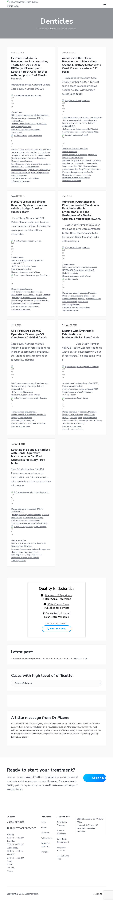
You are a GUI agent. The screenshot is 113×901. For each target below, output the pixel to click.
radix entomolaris (69, 301)
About (44, 827)
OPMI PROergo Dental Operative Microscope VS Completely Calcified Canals (29, 334)
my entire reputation (33, 726)
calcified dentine (35, 135)
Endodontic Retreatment (63, 840)
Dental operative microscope (23, 158)
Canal (85, 398)
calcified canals (20, 135)
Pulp (28, 555)
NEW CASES (42, 124)
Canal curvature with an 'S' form (27, 95)
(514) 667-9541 (57, 628)
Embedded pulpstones (21, 420)
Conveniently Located (58, 613)
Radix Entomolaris (70, 273)
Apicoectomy (76, 398)
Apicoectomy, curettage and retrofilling (82, 366)
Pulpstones (16, 303)
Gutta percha (91, 163)
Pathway (98, 420)
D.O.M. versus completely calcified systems (29, 115)
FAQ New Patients (61, 849)
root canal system (19, 175)
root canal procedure (40, 172)
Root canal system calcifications (25, 178)
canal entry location (20, 152)
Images (65, 166)
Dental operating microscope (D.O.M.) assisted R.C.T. (27, 119)
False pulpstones (69, 299)
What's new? (16, 132)
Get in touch (99, 778)
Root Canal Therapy (62, 824)
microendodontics (19, 170)
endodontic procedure (40, 164)
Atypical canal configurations (77, 101)
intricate (15, 167)
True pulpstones (18, 560)
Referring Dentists (45, 845)
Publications (46, 838)
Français (44, 852)
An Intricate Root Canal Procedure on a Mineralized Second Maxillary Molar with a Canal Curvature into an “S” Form (82, 65)
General (45, 515)
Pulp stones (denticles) (21, 126)
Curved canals (17, 112)
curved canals (44, 155)
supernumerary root (70, 310)
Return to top (99, 893)
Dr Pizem (45, 832)
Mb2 (22, 167)
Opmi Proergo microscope (39, 170)
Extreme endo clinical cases (23, 124)
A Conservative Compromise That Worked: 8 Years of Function (42, 658)
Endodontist (79, 163)
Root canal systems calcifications (25, 129)
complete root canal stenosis (24, 155)
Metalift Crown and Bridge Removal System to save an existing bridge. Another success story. (29, 207)
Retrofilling (79, 423)
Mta (91, 420)
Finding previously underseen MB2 (26, 515)
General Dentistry (61, 832)
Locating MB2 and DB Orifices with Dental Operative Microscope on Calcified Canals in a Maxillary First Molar (30, 456)
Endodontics (67, 163)
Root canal (67, 175)
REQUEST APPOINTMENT (23, 828)
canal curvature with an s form (38, 149)
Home (43, 822)
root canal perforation (20, 172)
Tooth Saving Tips (63, 857)
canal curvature (17, 149)
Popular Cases (30, 266)
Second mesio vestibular (72, 429)
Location (73, 166)
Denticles (41, 158)
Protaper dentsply (70, 172)
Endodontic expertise (20, 164)
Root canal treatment (71, 181)
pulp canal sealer (87, 172)
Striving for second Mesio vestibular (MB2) (80, 132)
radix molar (83, 301)
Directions (81, 831)
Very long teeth (69, 395)
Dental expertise (69, 152)
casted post (45, 152)
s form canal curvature (20, 181)
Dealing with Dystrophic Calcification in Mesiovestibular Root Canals (80, 334)
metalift (15, 297)
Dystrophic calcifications (21, 161)
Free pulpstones (18, 555)
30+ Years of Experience (58, 595)
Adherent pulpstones (23, 398)
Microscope (42, 297)
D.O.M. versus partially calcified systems (80, 120)
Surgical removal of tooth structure (77, 392)
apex (67, 398)
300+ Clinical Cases (58, 604)
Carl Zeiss (34, 152)
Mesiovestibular (32, 167)
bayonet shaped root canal (76, 135)
